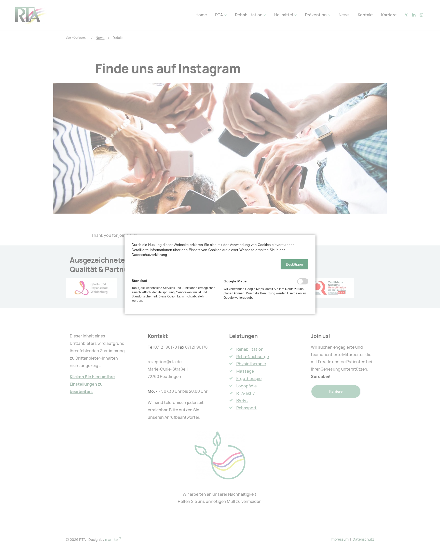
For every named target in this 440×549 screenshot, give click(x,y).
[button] (294, 264)
